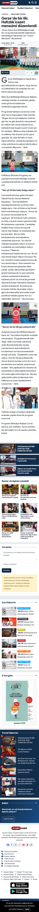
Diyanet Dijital (8, 872)
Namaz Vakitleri (9, 856)
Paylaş (6, 72)
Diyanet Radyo (9, 874)
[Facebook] (12, 845)
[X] (15, 845)
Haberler (4, 14)
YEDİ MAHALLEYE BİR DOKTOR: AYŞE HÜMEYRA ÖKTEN (27, 634)
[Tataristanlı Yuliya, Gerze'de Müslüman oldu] (10, 508)
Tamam (27, 909)
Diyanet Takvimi (24, 608)
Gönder (6, 570)
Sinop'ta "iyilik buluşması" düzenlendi (7, 534)
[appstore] (19, 885)
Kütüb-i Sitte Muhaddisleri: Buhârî (25, 612)
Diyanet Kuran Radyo (24, 874)
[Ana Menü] (36, 3)
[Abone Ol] (36, 73)
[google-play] (19, 892)
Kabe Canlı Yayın (28, 877)
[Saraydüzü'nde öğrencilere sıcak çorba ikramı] (28, 508)
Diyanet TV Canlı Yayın (24, 872)
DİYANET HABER (24, 651)
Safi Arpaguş (22, 619)
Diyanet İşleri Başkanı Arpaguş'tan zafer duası (25, 623)
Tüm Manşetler (9, 863)
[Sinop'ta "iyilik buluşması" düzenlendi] (10, 526)
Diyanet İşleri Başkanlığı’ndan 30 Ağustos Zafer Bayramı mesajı (26, 656)
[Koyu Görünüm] (30, 3)
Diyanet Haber (8, 8)
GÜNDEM (21, 640)
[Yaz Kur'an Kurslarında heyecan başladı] (28, 489)
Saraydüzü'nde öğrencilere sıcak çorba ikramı (27, 516)
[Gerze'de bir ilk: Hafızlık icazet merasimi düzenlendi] (19, 58)
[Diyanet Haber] (9, 2)
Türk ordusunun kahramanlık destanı (26, 645)
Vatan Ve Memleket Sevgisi (24, 666)
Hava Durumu (9, 854)
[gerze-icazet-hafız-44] (19, 313)
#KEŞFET (21, 629)
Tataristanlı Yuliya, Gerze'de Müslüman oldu (9, 516)
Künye (35, 879)
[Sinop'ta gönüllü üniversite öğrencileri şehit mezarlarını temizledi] (28, 526)
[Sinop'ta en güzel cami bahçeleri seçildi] (10, 489)
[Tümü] (36, 602)
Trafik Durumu (9, 859)
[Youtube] (23, 845)
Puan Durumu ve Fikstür (12, 861)
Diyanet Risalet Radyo (11, 877)
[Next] (8, 845)
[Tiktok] (27, 845)
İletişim (27, 879)
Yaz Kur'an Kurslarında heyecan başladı (28, 497)
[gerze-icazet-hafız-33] (19, 161)
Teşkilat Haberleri (25, 8)
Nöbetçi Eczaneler (10, 851)
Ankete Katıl (8, 819)
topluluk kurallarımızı (21, 578)
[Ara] (32, 3)
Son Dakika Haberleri (11, 866)
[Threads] (31, 845)
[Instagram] (19, 845)
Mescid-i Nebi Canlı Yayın (12, 879)
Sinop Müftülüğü (18, 14)
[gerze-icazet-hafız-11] (19, 398)
